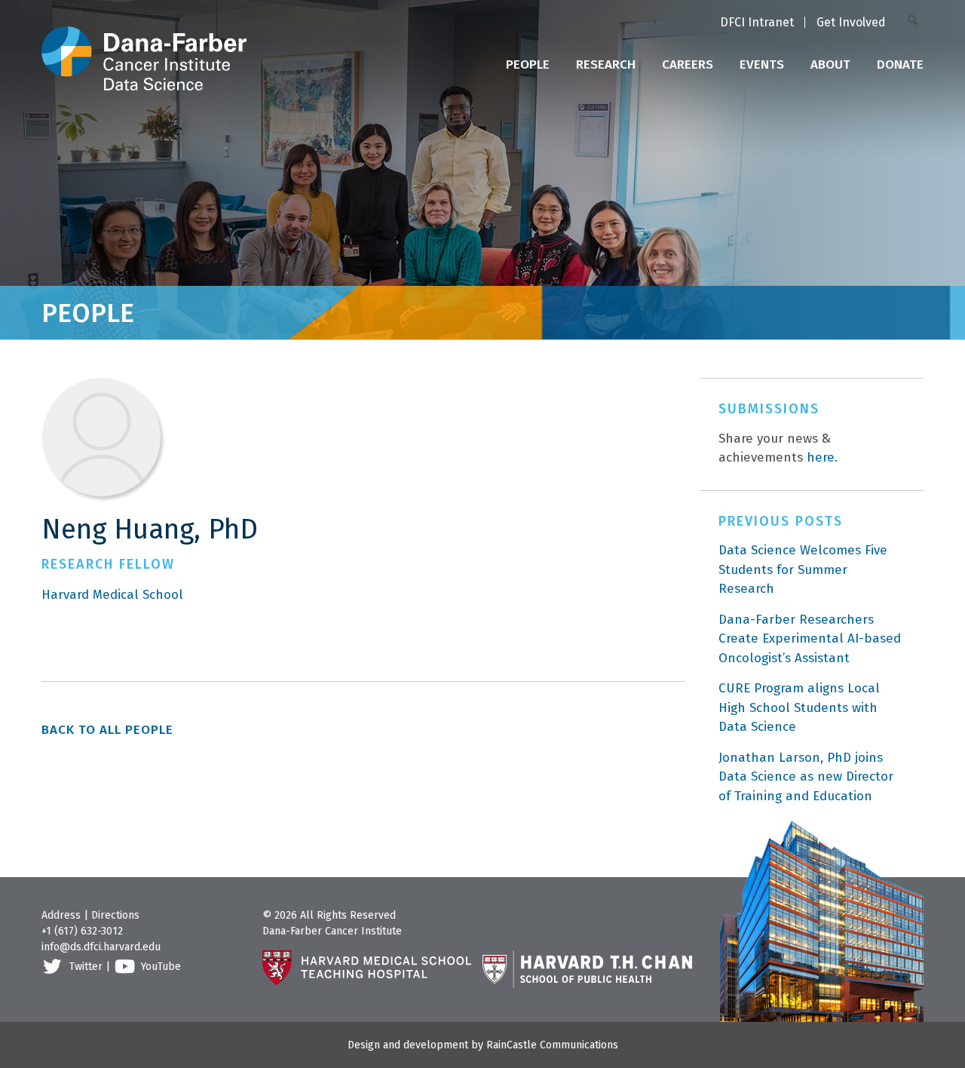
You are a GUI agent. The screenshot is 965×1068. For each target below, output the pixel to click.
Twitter (86, 966)
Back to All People (107, 730)
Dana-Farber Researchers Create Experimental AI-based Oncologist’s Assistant (809, 639)
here (821, 457)
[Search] (916, 21)
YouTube (161, 966)
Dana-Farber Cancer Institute (332, 931)
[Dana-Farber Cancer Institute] (144, 45)
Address (61, 915)
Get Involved (851, 22)
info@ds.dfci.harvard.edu (101, 947)
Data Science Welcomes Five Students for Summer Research (802, 569)
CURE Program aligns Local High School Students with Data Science (799, 707)
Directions (115, 915)
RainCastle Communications (552, 1045)
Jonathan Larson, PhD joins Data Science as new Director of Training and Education (805, 777)
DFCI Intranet (757, 22)
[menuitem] (757, 23)
